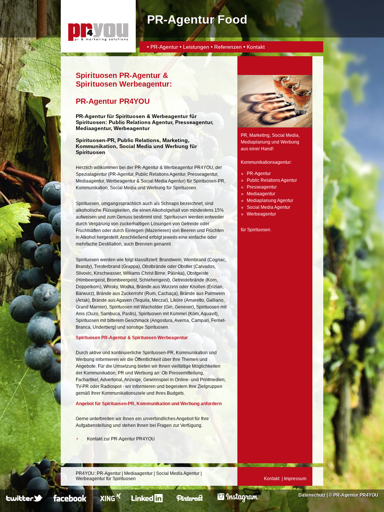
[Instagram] (238, 500)
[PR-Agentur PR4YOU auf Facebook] (71, 500)
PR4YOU (85, 473)
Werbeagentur (170, 116)
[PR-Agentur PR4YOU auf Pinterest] (194, 500)
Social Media (123, 187)
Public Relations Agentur (160, 174)
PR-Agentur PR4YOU (355, 495)
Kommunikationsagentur (266, 162)
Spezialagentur (91, 174)
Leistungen (196, 47)
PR (244, 135)
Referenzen (228, 47)
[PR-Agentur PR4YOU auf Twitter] (25, 500)
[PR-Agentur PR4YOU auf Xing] (109, 500)
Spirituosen (130, 116)
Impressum (295, 478)
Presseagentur (202, 174)
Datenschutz (312, 495)
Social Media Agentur (162, 181)
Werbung (156, 187)
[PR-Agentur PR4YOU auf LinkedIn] (148, 500)
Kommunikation (92, 187)
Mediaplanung (255, 142)
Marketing (259, 135)
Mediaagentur (90, 181)
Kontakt (256, 47)
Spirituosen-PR (95, 140)
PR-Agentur (165, 47)
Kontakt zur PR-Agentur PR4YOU (121, 439)
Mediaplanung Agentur (270, 200)
